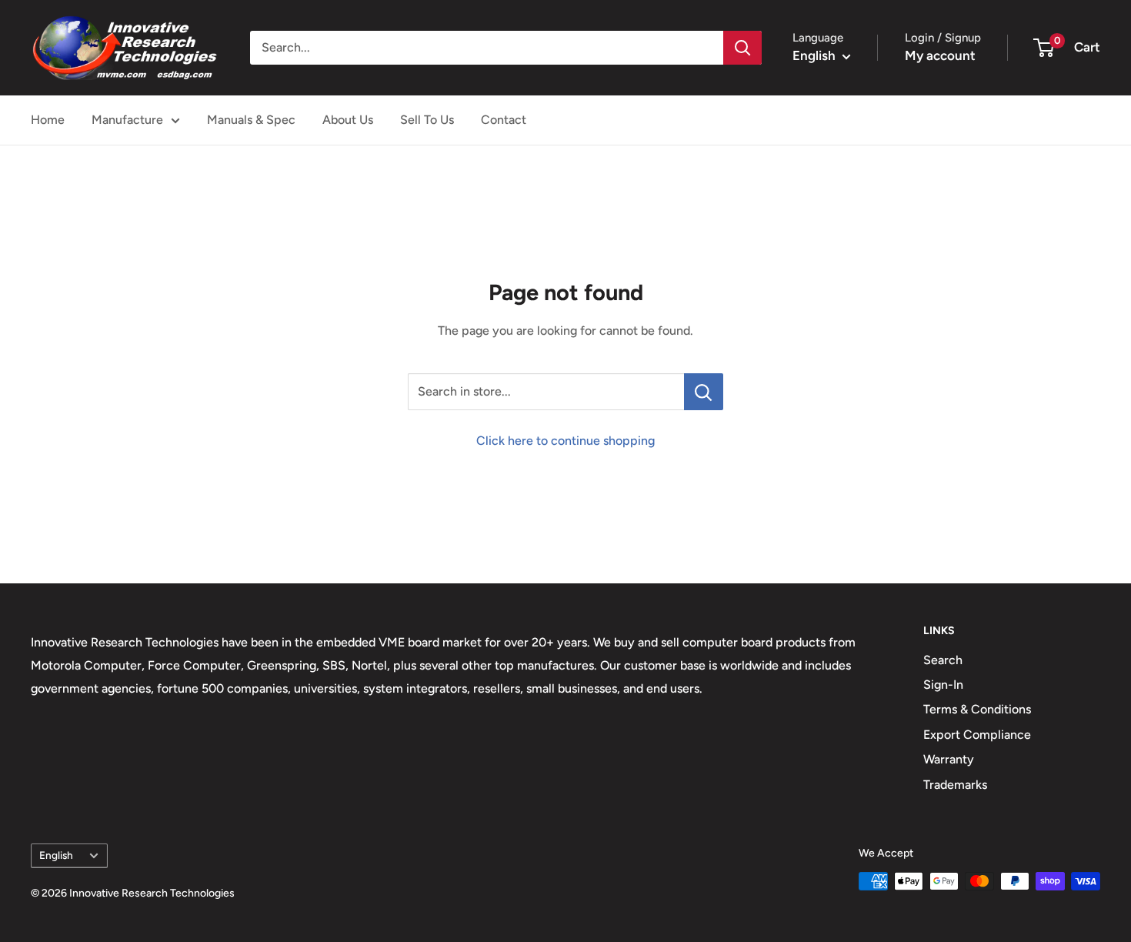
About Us (347, 119)
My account (940, 55)
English (56, 855)
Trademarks (955, 784)
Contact (503, 119)
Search (943, 660)
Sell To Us (427, 119)
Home (48, 119)
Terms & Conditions (977, 709)
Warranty (948, 759)
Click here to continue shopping (565, 440)
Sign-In (943, 684)
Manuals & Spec (251, 119)
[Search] (742, 48)
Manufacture (127, 119)
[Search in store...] (703, 391)
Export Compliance (977, 734)
